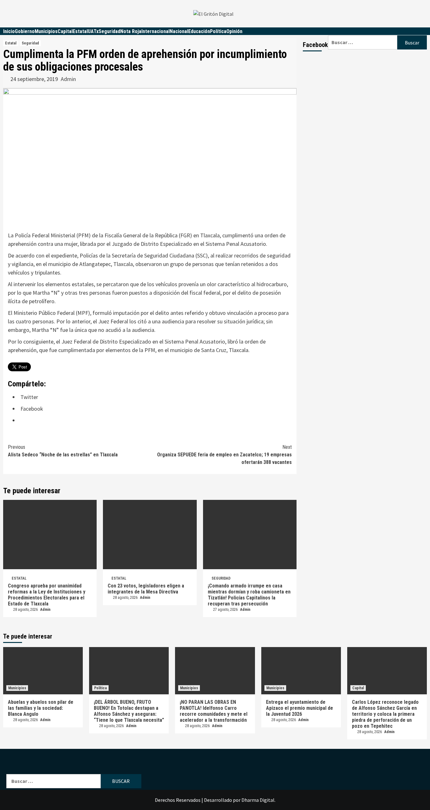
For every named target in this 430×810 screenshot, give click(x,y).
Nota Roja (130, 31)
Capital (65, 31)
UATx (93, 31)
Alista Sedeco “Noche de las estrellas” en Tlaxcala (63, 451)
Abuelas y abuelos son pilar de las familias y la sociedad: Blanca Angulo (40, 708)
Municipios (46, 31)
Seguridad (109, 31)
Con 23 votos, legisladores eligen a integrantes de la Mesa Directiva (146, 589)
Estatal (80, 31)
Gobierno (25, 31)
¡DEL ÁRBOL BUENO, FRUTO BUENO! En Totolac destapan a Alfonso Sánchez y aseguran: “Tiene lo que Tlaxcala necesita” (129, 711)
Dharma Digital (257, 800)
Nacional (179, 31)
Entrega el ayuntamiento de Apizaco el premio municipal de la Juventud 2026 (299, 708)
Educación (199, 31)
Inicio (9, 31)
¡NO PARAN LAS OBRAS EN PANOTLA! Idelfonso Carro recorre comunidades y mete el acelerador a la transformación (213, 711)
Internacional (155, 31)
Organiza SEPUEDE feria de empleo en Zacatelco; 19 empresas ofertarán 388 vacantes (224, 454)
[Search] (377, 31)
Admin (68, 79)
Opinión (234, 31)
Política (218, 31)
